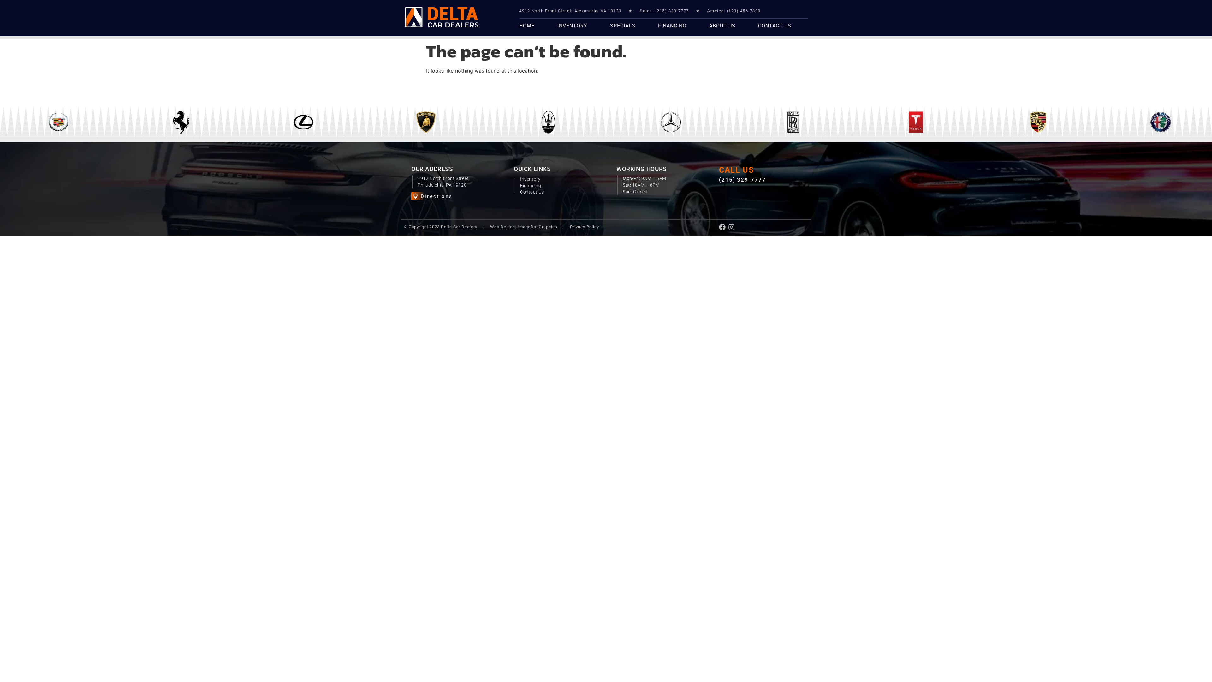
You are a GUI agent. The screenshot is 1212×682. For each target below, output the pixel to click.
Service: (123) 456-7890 (734, 11)
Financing (672, 26)
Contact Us (774, 26)
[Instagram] (731, 227)
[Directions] (416, 196)
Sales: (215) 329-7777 (664, 11)
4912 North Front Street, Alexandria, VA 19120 (570, 11)
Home (527, 26)
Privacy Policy (584, 226)
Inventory (572, 26)
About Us (722, 26)
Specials (622, 26)
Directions (437, 196)
